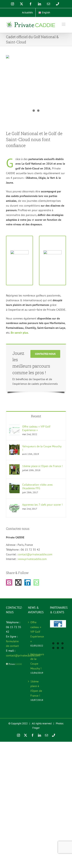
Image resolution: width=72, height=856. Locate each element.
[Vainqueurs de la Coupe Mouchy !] (14, 446)
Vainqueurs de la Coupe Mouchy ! (41, 448)
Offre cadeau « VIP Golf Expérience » (36, 428)
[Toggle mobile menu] (64, 24)
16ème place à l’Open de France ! (42, 466)
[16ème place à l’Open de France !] (14, 466)
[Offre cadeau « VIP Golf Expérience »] (14, 427)
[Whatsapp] (36, 582)
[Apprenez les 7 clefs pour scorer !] (14, 505)
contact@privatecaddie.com (35, 554)
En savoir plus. (20, 332)
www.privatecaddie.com (32, 559)
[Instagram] (9, 582)
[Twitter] (18, 582)
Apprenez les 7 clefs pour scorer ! (42, 504)
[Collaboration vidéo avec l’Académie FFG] (14, 485)
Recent (36, 416)
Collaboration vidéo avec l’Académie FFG (37, 486)
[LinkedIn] (27, 582)
